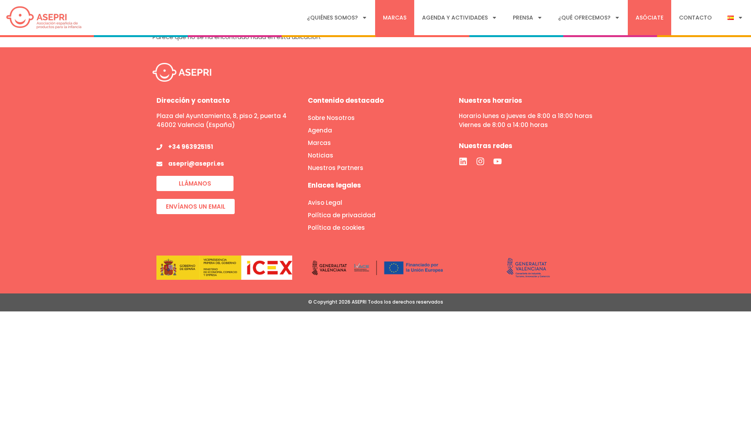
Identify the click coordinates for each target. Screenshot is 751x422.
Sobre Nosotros (331, 118)
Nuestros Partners (335, 168)
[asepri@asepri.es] (159, 164)
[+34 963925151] (159, 147)
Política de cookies (336, 228)
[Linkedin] (463, 161)
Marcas (394, 17)
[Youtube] (497, 161)
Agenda (320, 130)
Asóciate (649, 17)
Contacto (695, 17)
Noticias (320, 155)
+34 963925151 (190, 147)
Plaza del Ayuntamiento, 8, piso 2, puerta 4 (221, 116)
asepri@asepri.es (196, 163)
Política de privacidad (342, 215)
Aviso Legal (325, 202)
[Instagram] (480, 161)
